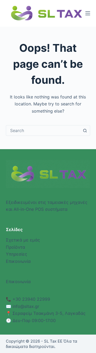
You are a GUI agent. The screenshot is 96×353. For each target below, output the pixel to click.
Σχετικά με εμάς (23, 240)
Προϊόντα (15, 247)
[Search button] (85, 130)
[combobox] (43, 130)
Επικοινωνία (18, 261)
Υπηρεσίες (16, 254)
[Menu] (87, 13)
